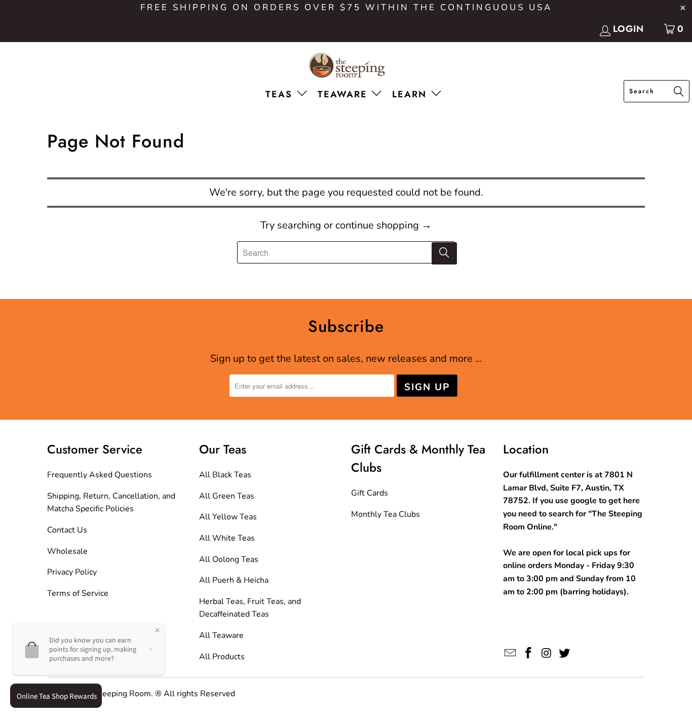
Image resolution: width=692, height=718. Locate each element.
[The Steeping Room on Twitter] (564, 653)
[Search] (678, 92)
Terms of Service (77, 593)
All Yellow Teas (228, 516)
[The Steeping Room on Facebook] (528, 653)
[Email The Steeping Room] (510, 653)
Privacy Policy (72, 572)
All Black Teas (225, 474)
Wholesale (67, 551)
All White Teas (227, 538)
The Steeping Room (114, 693)
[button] (288, 95)
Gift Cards (369, 493)
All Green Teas (226, 496)
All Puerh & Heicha (233, 580)
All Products (222, 656)
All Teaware (221, 635)
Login (628, 28)
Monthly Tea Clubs (385, 514)
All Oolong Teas (228, 559)
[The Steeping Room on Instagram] (546, 653)
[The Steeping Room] (346, 66)
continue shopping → (383, 225)
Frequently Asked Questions (99, 474)
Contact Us (67, 530)
